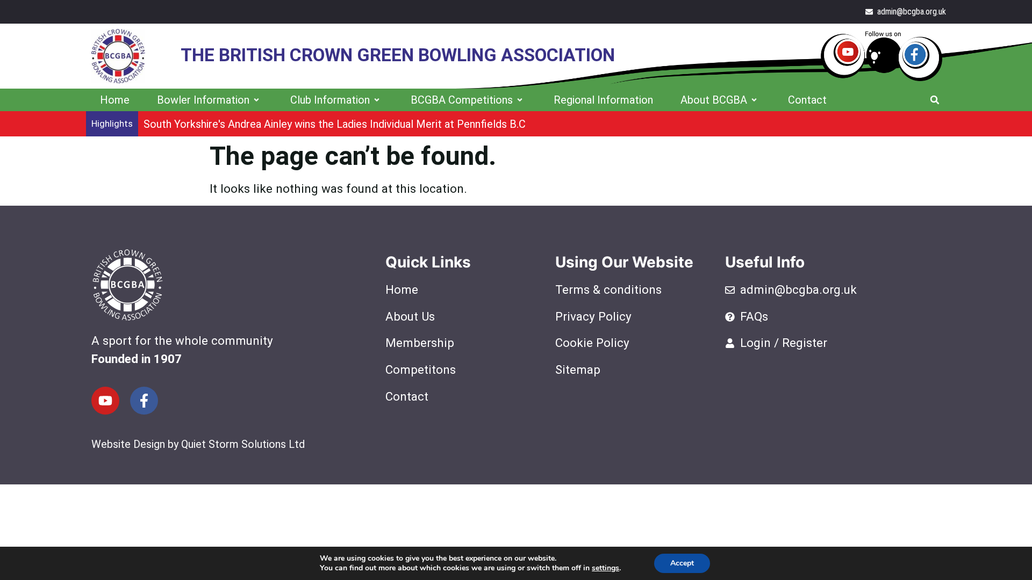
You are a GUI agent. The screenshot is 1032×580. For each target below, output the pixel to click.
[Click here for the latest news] (881, 56)
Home (115, 99)
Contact (807, 99)
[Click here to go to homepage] (118, 56)
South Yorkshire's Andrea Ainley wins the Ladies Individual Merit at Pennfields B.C (335, 124)
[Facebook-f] (144, 401)
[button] (934, 100)
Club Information (330, 99)
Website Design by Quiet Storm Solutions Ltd (198, 444)
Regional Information (603, 99)
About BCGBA (713, 99)
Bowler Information (203, 99)
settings (605, 568)
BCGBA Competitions (462, 99)
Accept (682, 563)
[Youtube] (105, 401)
